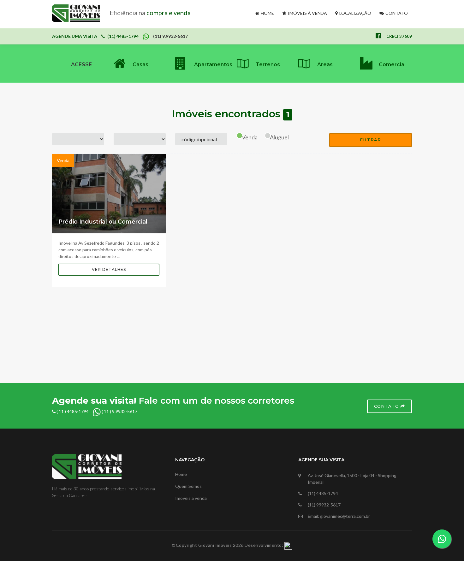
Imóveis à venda (307, 13)
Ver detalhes (109, 269)
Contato (396, 13)
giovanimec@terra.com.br (345, 516)
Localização (354, 13)
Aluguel (279, 137)
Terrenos (268, 64)
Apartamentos (213, 64)
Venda (250, 137)
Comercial (392, 64)
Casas (140, 64)
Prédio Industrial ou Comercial (102, 221)
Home (267, 13)
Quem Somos (188, 486)
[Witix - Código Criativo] (288, 545)
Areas (325, 64)
